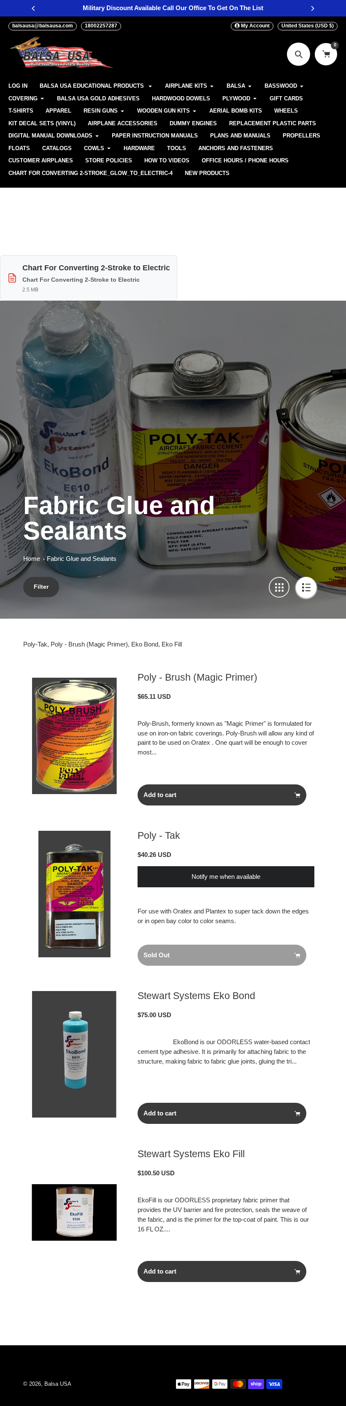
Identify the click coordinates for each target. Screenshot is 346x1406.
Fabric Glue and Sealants (81, 558)
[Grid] (279, 587)
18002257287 (101, 26)
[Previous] (34, 8)
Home (31, 558)
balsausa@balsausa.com (42, 26)
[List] (306, 587)
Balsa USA (57, 1384)
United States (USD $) (307, 26)
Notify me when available (226, 876)
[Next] (312, 8)
